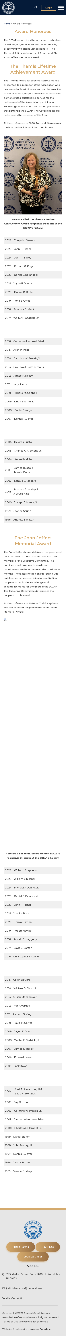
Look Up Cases (33, 1256)
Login (48, 7)
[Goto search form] (36, 7)
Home (7, 23)
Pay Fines (48, 1246)
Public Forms (20, 1246)
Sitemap (43, 1321)
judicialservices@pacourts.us (24, 1288)
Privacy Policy (28, 1321)
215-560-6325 (14, 1297)
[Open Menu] (61, 7)
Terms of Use (10, 1321)
